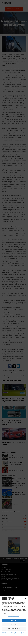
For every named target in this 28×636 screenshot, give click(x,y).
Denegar (14, 624)
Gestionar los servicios (13, 616)
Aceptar (14, 620)
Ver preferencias (14, 629)
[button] (25, 598)
